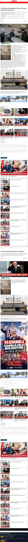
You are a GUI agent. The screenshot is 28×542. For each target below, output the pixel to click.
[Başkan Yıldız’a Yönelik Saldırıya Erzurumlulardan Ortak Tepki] (7, 122)
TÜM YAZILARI (25, 258)
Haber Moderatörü (5, 258)
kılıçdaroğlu (6, 381)
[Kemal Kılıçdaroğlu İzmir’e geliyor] (21, 112)
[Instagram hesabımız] (13, 529)
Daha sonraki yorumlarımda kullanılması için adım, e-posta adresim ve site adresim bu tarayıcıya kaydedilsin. (13, 151)
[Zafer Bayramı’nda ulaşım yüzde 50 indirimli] (7, 112)
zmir (13, 384)
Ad (1, 148)
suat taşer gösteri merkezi (5, 384)
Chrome (2, 536)
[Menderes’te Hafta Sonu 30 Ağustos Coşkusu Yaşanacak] (21, 132)
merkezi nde (10, 381)
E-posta (15, 148)
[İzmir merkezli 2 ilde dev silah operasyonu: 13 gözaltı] (5, 245)
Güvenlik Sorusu (3, 435)
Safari (12, 536)
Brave (9, 536)
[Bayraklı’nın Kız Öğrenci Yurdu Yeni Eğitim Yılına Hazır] (21, 122)
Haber (26, 22)
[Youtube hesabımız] (14, 529)
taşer (10, 384)
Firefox (7, 536)
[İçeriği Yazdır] (8, 43)
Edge (4, 536)
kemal (2, 381)
